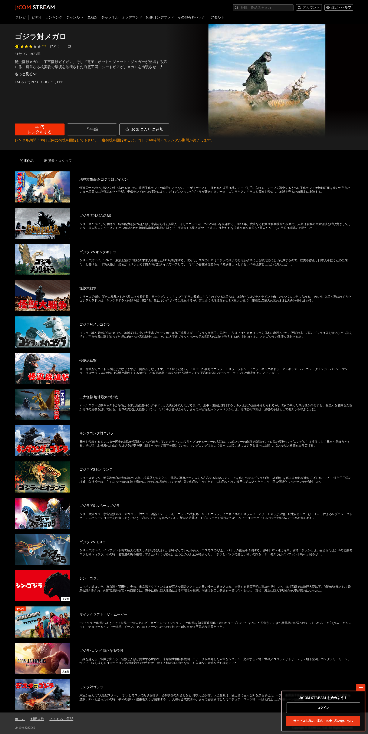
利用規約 (37, 719)
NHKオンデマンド (160, 17)
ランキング (53, 17)
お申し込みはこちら (323, 721)
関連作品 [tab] (27, 160)
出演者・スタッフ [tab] (58, 160)
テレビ (21, 17)
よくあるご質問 (61, 719)
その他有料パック (191, 17)
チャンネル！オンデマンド (121, 17)
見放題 (92, 17)
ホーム (20, 719)
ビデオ (37, 17)
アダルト (217, 17)
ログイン (323, 707)
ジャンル (73, 17)
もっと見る (24, 74)
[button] (40, 129)
